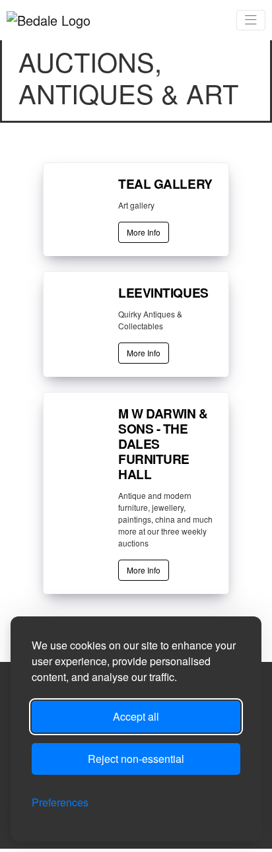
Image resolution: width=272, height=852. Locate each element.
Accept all (136, 716)
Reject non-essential (136, 758)
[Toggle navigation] (250, 20)
